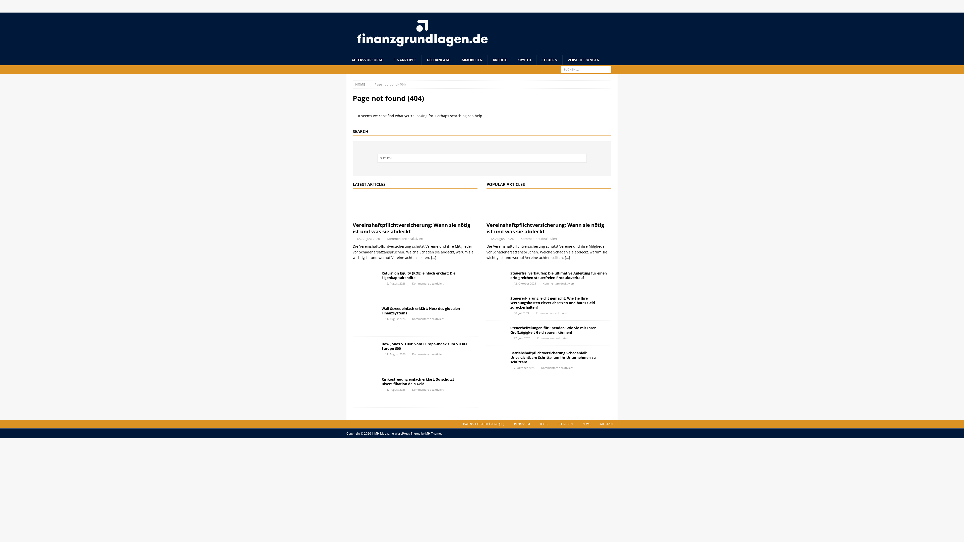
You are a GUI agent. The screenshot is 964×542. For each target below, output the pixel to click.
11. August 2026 (395, 319)
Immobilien (471, 59)
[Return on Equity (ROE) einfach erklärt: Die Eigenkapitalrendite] (365, 283)
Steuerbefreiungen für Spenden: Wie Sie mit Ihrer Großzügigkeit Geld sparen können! (553, 330)
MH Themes (433, 433)
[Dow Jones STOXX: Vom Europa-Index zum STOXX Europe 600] (365, 354)
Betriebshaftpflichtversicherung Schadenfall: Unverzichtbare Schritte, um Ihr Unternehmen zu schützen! (553, 357)
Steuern (549, 59)
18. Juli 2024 (521, 313)
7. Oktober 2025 (524, 368)
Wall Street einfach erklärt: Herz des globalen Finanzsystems (421, 310)
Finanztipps (404, 59)
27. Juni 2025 (522, 338)
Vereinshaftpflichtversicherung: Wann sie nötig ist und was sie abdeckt (411, 228)
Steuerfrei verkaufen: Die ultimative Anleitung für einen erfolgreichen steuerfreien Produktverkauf (558, 275)
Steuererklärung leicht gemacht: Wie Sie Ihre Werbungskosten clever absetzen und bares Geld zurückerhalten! (552, 303)
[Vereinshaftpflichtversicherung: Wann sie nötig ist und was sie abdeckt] (415, 206)
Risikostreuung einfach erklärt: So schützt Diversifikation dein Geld (418, 381)
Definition (565, 424)
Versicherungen (583, 59)
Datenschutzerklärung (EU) (483, 424)
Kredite (500, 59)
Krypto (524, 59)
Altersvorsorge (367, 59)
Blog (544, 424)
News (586, 424)
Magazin (606, 424)
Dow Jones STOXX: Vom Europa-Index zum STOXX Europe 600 (424, 346)
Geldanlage (438, 59)
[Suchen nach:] (586, 69)
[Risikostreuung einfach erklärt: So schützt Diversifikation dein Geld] (365, 389)
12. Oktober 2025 (525, 283)
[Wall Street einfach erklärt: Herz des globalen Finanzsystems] (365, 318)
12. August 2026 (368, 238)
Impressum (522, 424)
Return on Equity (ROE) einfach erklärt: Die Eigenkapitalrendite (418, 275)
